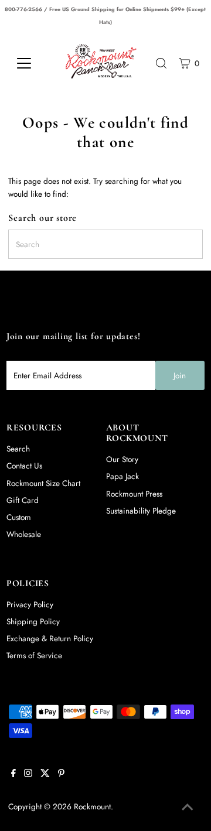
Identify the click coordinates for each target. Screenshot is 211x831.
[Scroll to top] (187, 807)
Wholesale (23, 534)
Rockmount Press (134, 494)
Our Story (122, 459)
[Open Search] (161, 63)
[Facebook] (13, 774)
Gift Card (22, 500)
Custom (18, 517)
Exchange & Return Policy (49, 638)
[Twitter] (45, 774)
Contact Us (24, 465)
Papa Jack (122, 476)
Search (18, 448)
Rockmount (92, 806)
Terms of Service (34, 655)
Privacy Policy (29, 604)
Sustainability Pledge (141, 511)
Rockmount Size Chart (43, 483)
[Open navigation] (30, 63)
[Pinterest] (61, 774)
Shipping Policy (33, 621)
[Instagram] (28, 774)
